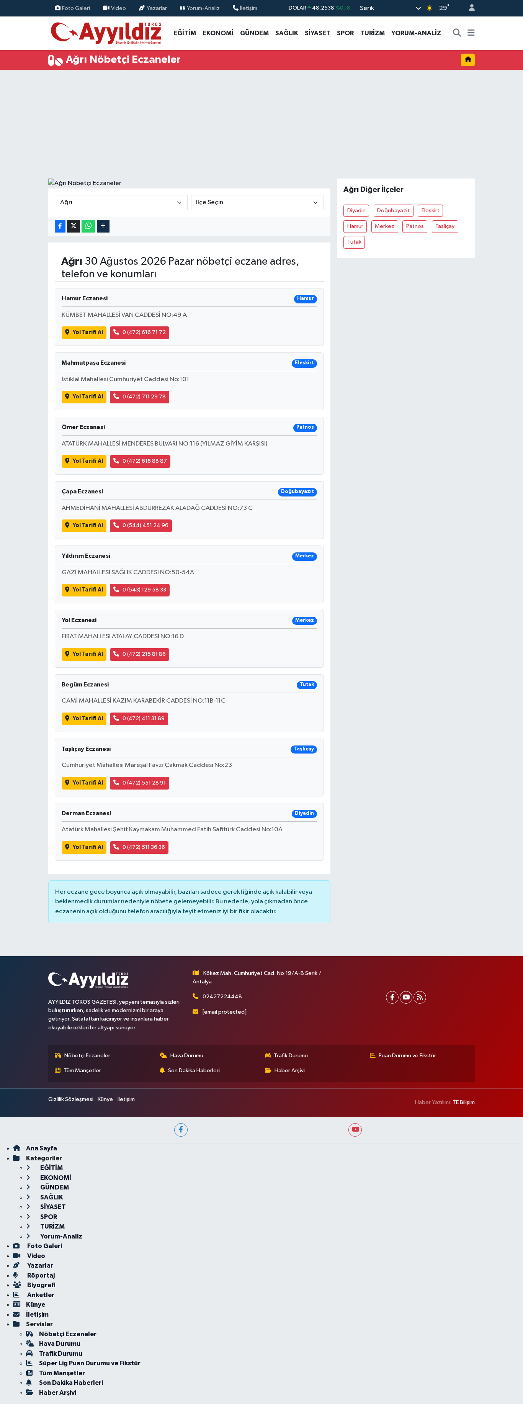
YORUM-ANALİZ (416, 33)
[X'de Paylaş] (73, 226)
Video (118, 8)
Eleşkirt (431, 210)
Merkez (384, 226)
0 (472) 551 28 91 (144, 783)
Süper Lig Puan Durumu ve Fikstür (90, 1363)
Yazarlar (157, 8)
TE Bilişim (464, 1102)
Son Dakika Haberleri (194, 1070)
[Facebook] (392, 997)
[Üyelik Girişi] (469, 8)
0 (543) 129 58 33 (144, 590)
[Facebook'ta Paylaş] (60, 226)
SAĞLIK (286, 33)
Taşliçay (444, 226)
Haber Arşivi (290, 1070)
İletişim (248, 8)
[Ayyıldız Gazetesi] (106, 32)
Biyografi (41, 1285)
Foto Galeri (76, 8)
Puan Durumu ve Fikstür (407, 1055)
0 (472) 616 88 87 (145, 461)
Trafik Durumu (291, 1055)
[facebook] (181, 1130)
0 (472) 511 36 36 (144, 847)
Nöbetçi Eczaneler (87, 1055)
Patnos (415, 226)
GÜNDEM (254, 33)
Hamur (355, 226)
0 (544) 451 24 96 (145, 525)
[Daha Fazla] (103, 226)
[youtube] (355, 1130)
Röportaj (40, 1275)
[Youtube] (406, 997)
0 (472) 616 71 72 (144, 332)
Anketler (40, 1295)
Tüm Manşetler (82, 1070)
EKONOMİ (218, 33)
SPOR (345, 33)
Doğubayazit (393, 210)
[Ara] (457, 33)
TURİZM (372, 33)
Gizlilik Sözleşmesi (70, 1099)
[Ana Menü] (471, 33)
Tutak (354, 242)
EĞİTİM (184, 33)
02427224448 (222, 996)
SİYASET (317, 33)
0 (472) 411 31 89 (144, 718)
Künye (105, 1099)
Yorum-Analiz (203, 8)
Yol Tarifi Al (88, 332)
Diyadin (356, 210)
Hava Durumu (186, 1055)
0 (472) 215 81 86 (144, 654)
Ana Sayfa (41, 1148)
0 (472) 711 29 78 (144, 397)
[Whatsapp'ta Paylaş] (88, 226)
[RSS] (419, 997)
